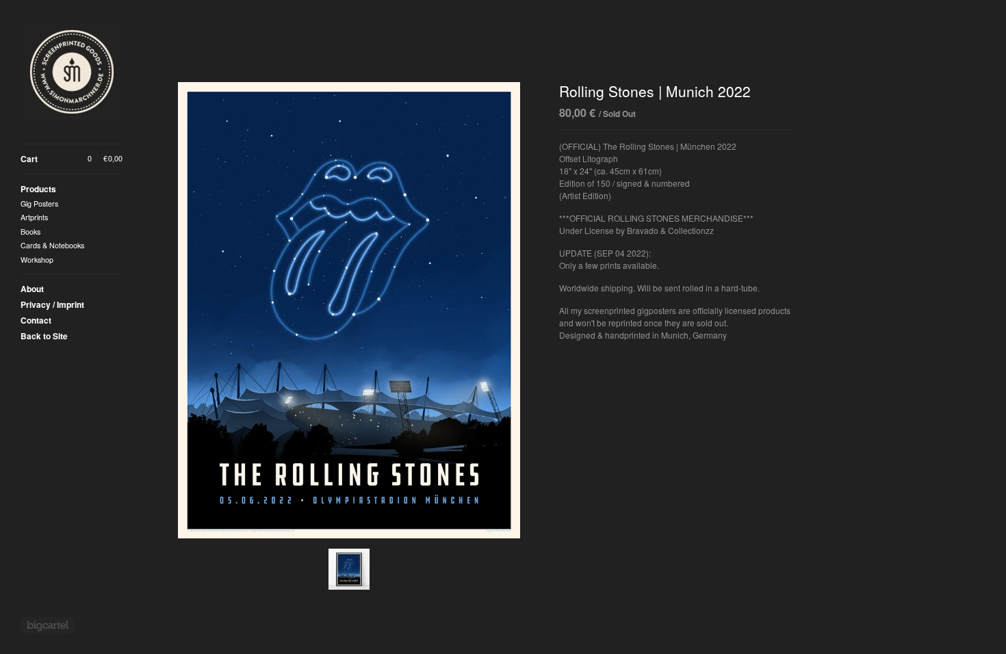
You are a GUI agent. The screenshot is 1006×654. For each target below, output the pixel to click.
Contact (36, 320)
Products (38, 189)
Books (30, 231)
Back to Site (44, 336)
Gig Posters (39, 203)
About (32, 289)
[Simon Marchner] (72, 72)
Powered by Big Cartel (48, 625)
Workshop (37, 259)
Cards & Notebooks (52, 245)
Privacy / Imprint (52, 304)
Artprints (34, 217)
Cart (71, 159)
